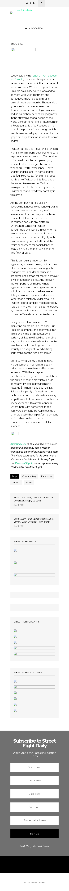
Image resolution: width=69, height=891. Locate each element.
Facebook (46, 476)
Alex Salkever (35, 30)
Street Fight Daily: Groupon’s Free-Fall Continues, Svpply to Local (33, 499)
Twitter (28, 482)
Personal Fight (23, 463)
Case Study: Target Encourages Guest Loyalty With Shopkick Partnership (33, 520)
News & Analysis (23, 10)
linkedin (16, 482)
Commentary (29, 476)
